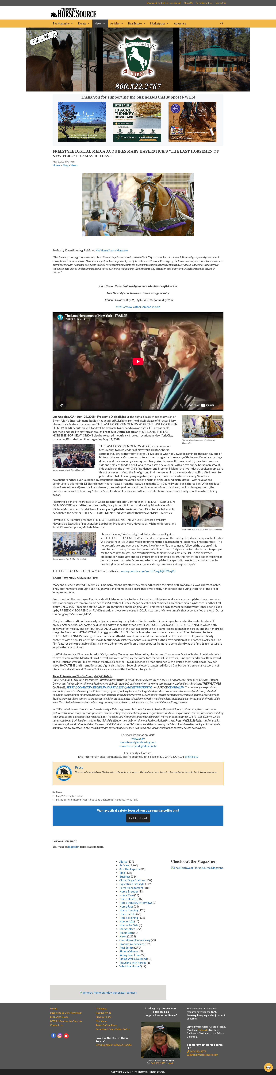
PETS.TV (71, 687)
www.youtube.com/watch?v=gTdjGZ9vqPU (148, 571)
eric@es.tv (191, 756)
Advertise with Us (204, 3)
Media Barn (126, 932)
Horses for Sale (128, 925)
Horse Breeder (128, 891)
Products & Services (131, 944)
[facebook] (53, 1035)
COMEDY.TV (84, 687)
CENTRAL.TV (176, 687)
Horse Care (126, 895)
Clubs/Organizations (132, 880)
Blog (65, 165)
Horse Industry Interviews (135, 902)
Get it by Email (138, 818)
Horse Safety (127, 914)
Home (56, 165)
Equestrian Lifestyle (132, 884)
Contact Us (220, 3)
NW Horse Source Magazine (112, 250)
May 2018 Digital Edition (69, 795)
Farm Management (131, 887)
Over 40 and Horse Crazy (134, 940)
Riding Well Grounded (133, 958)
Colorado (203, 1029)
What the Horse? (130, 966)
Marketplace (157, 23)
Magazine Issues (59, 1016)
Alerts (123, 861)
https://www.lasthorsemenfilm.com (138, 307)
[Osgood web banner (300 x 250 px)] (82, 140)
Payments (101, 1008)
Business (124, 876)
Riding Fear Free (129, 955)
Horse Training (128, 917)
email (170, 1063)
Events (82, 23)
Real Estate (135, 23)
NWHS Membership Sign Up (66, 1020)
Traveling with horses (132, 962)
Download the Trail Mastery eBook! (164, 3)
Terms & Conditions (106, 1025)
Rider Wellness (128, 951)
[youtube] (66, 1035)
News (98, 23)
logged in (74, 846)
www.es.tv (138, 738)
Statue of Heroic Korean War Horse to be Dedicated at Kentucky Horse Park (97, 799)
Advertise (180, 23)
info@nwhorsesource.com (204, 1054)
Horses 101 (126, 921)
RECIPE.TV (99, 687)
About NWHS (103, 1012)
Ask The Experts (129, 869)
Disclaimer (101, 1020)
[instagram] (59, 1035)
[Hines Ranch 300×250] (137, 140)
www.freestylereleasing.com (138, 742)
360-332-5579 (158, 1063)
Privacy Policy (103, 1016)
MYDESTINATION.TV (139, 687)
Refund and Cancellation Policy (113, 1029)
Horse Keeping (128, 910)
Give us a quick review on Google (114, 1044)
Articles (115, 23)
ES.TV (122, 687)
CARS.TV (112, 687)
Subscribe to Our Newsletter (66, 1012)
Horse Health (127, 899)
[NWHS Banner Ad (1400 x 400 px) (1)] (138, 90)
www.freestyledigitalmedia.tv (138, 746)
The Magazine (61, 23)
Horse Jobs (126, 906)
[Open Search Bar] (222, 24)
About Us (188, 3)
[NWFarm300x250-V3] (192, 140)
